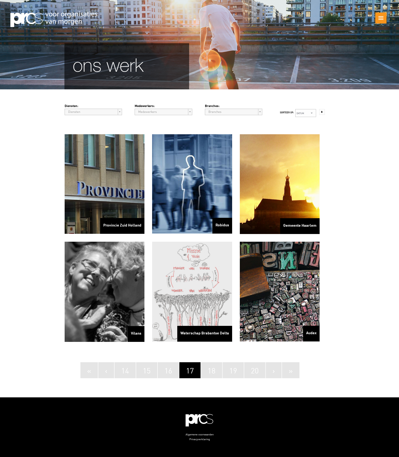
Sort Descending (322, 112)
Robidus (222, 224)
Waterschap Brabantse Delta (204, 332)
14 (125, 370)
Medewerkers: (145, 105)
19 (233, 370)
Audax (311, 332)
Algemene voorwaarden (200, 434)
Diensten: (71, 105)
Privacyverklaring (199, 439)
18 (212, 370)
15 (147, 370)
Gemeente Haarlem (299, 225)
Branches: (212, 105)
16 (168, 370)
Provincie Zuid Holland (122, 225)
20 (255, 370)
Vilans (136, 333)
